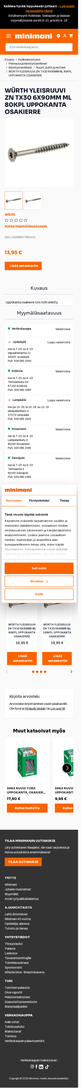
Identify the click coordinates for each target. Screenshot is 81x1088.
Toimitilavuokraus (17, 962)
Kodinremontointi (29, 59)
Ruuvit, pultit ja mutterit (51, 67)
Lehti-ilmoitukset (16, 914)
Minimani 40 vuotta (18, 919)
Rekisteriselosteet (17, 997)
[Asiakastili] (64, 36)
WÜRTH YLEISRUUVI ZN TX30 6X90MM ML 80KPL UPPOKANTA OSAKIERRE (40, 73)
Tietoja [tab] (64, 500)
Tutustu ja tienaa (16, 928)
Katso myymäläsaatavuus (26, 226)
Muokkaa (36, 581)
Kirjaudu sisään (35, 708)
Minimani (11, 884)
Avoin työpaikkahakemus (22, 898)
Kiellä (39, 594)
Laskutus (11, 953)
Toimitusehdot (15, 1026)
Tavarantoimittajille (18, 958)
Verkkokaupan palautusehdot (24, 1041)
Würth (10, 214)
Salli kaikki (39, 568)
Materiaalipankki (16, 1006)
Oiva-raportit (13, 992)
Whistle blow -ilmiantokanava (24, 972)
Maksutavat (13, 1031)
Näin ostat (12, 1022)
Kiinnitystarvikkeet (20, 67)
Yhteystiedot (14, 943)
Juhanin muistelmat (18, 889)
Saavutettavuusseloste (21, 1002)
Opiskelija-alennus (17, 923)
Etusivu (9, 59)
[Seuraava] (71, 672)
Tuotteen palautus (17, 987)
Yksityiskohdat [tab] (39, 500)
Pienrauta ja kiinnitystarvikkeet (28, 63)
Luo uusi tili (57, 708)
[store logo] (33, 36)
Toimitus (11, 1036)
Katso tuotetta (27, 808)
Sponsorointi (13, 967)
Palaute (10, 948)
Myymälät (11, 894)
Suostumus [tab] (14, 500)
